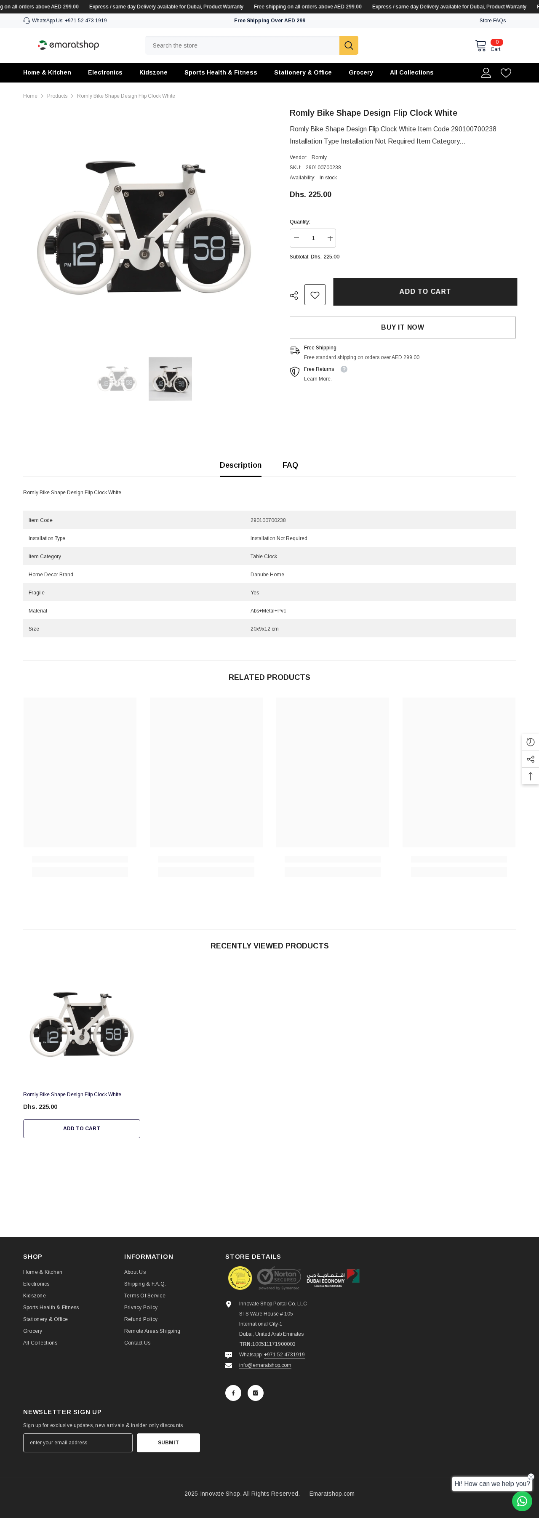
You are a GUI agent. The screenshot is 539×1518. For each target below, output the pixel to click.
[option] (143, 227)
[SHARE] (297, 295)
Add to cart (424, 291)
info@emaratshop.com (265, 1365)
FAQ (290, 465)
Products (57, 96)
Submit (168, 1443)
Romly (319, 158)
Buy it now (402, 327)
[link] (315, 295)
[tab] (269, 503)
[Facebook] (233, 1393)
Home (30, 96)
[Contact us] (522, 1501)
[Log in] (486, 73)
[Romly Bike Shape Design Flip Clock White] (81, 1024)
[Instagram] (256, 1393)
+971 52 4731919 (284, 1355)
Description (240, 465)
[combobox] (242, 45)
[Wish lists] (506, 73)
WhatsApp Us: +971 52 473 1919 (69, 21)
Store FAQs (493, 21)
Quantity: (300, 222)
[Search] (251, 45)
